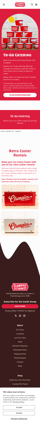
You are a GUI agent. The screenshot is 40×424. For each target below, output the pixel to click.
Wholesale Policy (20, 350)
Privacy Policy (11, 311)
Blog (20, 366)
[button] (32, 4)
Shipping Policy (20, 354)
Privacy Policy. (19, 402)
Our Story (20, 330)
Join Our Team (20, 338)
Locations (20, 334)
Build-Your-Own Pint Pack (20, 380)
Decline (19, 413)
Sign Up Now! (20, 306)
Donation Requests (20, 346)
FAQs (20, 342)
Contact (20, 362)
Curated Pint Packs (20, 384)
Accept (19, 407)
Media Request (20, 358)
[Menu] (4, 4)
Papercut (31, 311)
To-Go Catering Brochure (20, 95)
